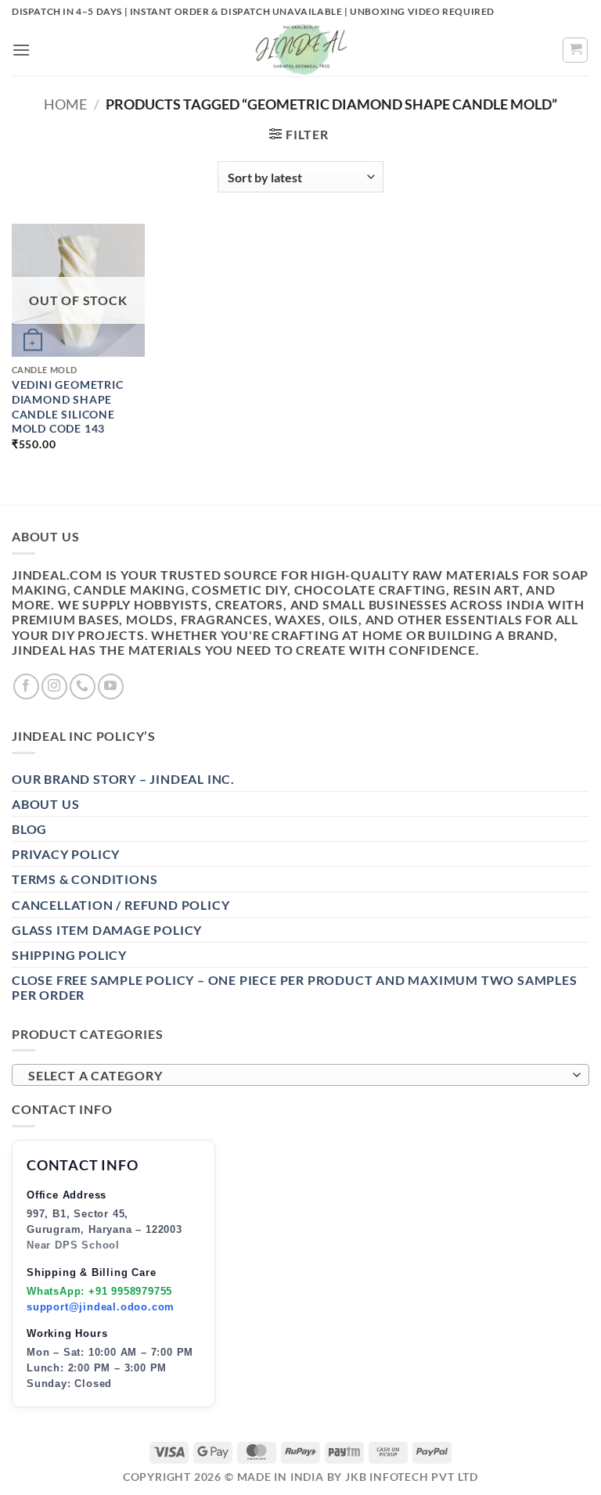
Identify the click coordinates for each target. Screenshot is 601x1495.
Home (65, 104)
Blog (29, 828)
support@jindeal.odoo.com (101, 1307)
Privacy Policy (66, 853)
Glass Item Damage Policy (107, 929)
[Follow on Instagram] (54, 686)
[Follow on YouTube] (111, 686)
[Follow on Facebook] (26, 686)
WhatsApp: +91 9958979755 (99, 1291)
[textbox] (296, 1076)
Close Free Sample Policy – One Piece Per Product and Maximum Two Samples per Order (295, 987)
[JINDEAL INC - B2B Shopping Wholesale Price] (300, 49)
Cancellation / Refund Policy (120, 904)
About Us (45, 803)
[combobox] (300, 1075)
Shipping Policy (69, 954)
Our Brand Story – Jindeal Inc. (123, 778)
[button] (21, 50)
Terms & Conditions (84, 878)
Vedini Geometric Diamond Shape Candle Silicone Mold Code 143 (68, 406)
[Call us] (82, 686)
